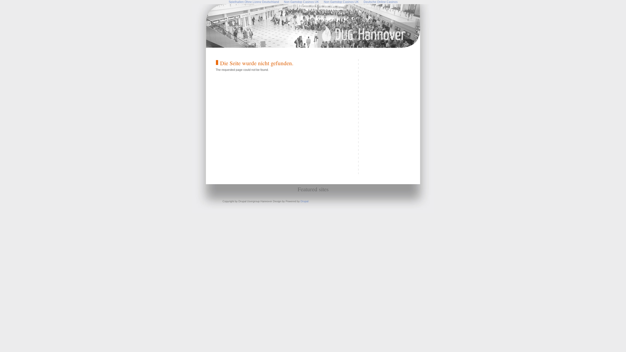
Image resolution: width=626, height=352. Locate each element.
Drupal (304, 201)
